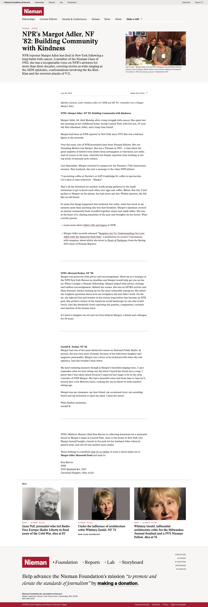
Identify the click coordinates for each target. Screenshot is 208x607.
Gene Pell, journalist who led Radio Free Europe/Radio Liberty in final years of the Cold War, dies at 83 (46, 530)
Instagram (180, 565)
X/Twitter (180, 561)
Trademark (156, 605)
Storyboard (72, 2)
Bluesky (181, 558)
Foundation (66, 562)
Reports (52, 2)
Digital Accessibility (178, 605)
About (118, 19)
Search (198, 2)
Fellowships (39, 2)
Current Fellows (48, 19)
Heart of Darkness (117, 240)
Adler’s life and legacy (95, 225)
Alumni (95, 19)
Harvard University (142, 605)
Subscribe (186, 2)
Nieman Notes (30, 28)
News (107, 19)
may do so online (100, 452)
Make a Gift (133, 19)
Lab (61, 2)
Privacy (165, 605)
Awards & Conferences (74, 19)
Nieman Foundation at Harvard (17, 2)
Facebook (181, 569)
